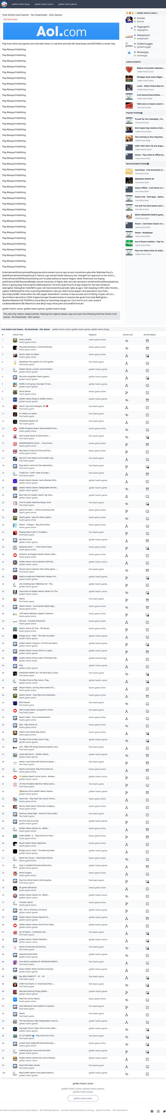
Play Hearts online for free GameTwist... (36, 465)
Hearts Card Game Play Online (32, 732)
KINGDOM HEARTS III (144, 179)
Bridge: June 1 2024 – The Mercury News (36, 635)
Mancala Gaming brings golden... (33, 991)
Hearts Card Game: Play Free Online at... (36, 769)
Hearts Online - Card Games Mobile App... (37, 606)
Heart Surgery (25, 872)
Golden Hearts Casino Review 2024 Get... (36, 561)
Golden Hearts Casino (145, 72)
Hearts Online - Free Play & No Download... (37, 695)
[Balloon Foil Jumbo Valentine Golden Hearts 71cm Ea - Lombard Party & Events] (129, 70)
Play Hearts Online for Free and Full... (35, 450)
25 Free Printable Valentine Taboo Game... (37, 784)
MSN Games (24, 702)
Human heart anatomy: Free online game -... (38, 569)
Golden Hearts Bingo (142, 141)
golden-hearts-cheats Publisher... (33, 939)
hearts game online (27, 342)
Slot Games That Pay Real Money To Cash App (77, 1110)
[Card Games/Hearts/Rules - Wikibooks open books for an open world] (129, 96)
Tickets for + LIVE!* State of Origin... (34, 472)
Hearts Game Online (144, 99)
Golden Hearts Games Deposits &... (34, 917)
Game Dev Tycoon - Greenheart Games (36, 858)
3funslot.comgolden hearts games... (35, 376)
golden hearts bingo (21, 4)
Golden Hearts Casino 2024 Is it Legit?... (36, 650)
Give (21, 665)
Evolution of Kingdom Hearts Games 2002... (38, 554)
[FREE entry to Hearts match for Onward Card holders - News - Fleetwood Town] (129, 105)
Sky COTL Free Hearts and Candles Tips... (37, 458)
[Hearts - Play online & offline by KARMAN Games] (129, 156)
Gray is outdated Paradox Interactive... (36, 865)
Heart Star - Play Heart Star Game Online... (37, 798)
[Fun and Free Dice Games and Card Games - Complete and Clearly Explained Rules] (129, 207)
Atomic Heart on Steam (29, 354)
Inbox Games (25, 391)
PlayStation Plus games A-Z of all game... (36, 361)
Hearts (22, 598)
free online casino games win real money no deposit (18, 1110)
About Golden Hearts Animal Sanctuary (36, 969)
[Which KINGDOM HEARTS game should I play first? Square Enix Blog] (129, 216)
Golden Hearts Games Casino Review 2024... (38, 480)
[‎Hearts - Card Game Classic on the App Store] (129, 225)
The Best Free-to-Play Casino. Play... (34, 680)
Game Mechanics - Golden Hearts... (34, 754)
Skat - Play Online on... (29, 724)
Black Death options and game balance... (37, 1072)
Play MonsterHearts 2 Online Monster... (36, 347)
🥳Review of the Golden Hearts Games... (36, 791)
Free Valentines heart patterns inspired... (37, 1006)
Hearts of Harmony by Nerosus (32, 946)
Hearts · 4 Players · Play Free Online (34, 524)
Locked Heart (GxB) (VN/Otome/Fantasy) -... (37, 1043)
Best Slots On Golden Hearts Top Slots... (36, 495)
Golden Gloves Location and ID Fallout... (36, 369)
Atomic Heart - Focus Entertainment (34, 717)
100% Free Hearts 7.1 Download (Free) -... (37, 983)
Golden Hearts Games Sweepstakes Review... (38, 487)
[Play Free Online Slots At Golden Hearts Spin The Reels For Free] (129, 252)
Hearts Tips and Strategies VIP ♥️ (33, 406)
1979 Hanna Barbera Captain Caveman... (36, 613)
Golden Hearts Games (145, 81)
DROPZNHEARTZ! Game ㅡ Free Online (35, 443)
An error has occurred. (29, 821)
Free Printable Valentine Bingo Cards (35, 502)
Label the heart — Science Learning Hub (36, 510)
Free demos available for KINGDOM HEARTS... (39, 961)
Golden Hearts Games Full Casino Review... (37, 1058)
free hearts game (26, 364)
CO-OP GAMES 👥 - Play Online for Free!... (37, 1035)
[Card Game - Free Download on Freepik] (129, 171)
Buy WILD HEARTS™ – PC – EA (31, 976)
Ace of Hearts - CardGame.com (32, 932)
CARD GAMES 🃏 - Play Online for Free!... (36, 835)
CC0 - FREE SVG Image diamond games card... (39, 746)
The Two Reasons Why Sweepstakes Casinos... (39, 1021)
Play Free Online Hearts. (29, 998)
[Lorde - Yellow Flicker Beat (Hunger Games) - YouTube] (129, 87)
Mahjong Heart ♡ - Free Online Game (35, 547)
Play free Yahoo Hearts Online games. (35, 880)
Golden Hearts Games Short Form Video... (37, 924)
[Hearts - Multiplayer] (129, 234)
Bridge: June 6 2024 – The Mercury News (36, 850)
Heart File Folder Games (29, 1065)
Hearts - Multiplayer (144, 232)
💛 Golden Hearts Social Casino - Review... (37, 776)
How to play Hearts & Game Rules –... (35, 435)
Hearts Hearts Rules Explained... (33, 843)
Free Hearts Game (144, 108)
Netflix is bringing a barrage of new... (35, 384)
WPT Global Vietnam (120, 1110)
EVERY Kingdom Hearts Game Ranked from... (38, 428)
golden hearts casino (44, 4)
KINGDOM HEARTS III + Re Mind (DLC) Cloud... (39, 672)
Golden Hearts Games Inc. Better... (34, 828)
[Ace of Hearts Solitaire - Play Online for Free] (129, 243)
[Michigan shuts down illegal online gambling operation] (129, 78)
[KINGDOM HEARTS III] (129, 180)
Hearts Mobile (25, 339)
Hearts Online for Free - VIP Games (34, 628)
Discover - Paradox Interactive (32, 621)
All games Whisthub (28, 887)
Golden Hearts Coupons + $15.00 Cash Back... (38, 643)
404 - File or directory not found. (33, 909)
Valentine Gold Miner (28, 954)
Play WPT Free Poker (103, 1110)
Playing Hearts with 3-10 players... (34, 532)
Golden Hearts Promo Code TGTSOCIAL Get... (38, 658)
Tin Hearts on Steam (28, 413)
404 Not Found (25, 539)
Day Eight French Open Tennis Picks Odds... (38, 1028)
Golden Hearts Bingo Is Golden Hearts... (36, 398)
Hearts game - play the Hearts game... (35, 517)
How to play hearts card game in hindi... (36, 709)
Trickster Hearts (26, 902)
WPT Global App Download (49, 1110)
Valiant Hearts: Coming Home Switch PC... (37, 687)
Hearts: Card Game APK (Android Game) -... (37, 761)
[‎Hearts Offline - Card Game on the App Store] (129, 189)
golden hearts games (67, 4)
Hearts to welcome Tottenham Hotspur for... (38, 576)
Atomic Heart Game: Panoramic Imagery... (37, 806)
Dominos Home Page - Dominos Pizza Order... (38, 813)
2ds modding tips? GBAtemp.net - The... (36, 584)
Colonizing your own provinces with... (35, 1050)
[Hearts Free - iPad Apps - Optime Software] (129, 198)
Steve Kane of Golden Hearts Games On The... (39, 591)
